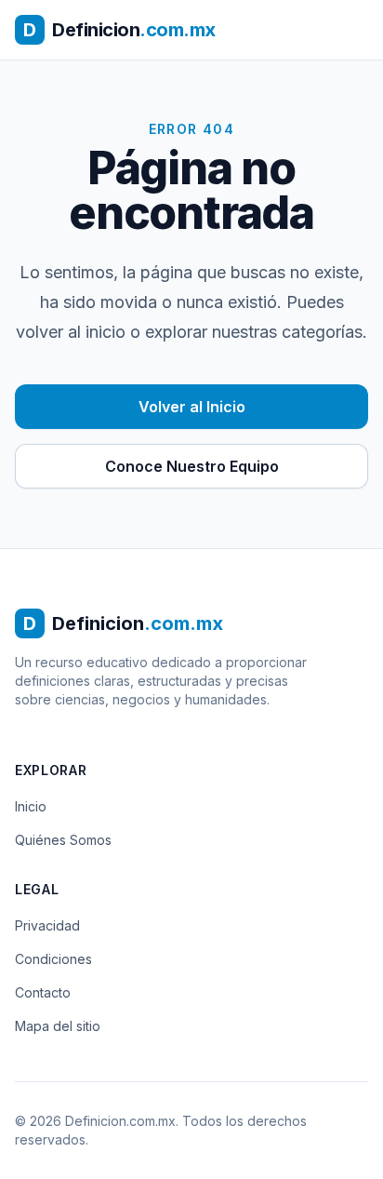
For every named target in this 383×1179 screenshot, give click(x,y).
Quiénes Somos (63, 840)
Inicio (30, 806)
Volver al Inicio (192, 406)
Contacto (43, 992)
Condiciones (53, 959)
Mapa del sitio (57, 1026)
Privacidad (47, 925)
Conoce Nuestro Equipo (192, 466)
